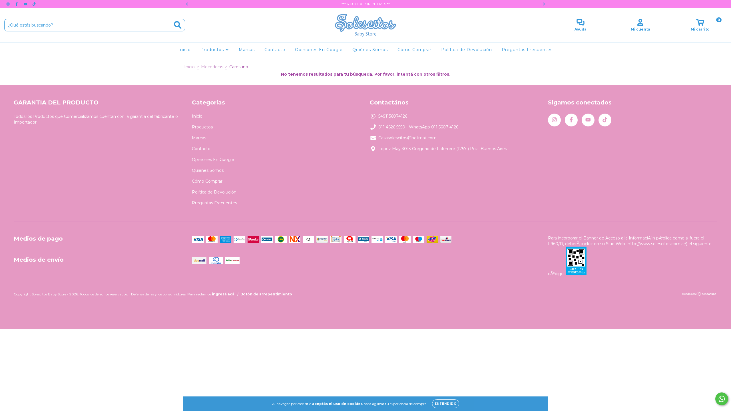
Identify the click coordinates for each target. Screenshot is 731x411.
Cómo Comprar (414, 49)
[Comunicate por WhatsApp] (721, 398)
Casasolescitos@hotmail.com (407, 137)
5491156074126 (392, 116)
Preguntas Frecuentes (527, 49)
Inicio (184, 49)
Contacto (274, 49)
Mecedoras (212, 66)
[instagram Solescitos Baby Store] (8, 4)
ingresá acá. (223, 294)
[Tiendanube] (699, 294)
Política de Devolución (466, 49)
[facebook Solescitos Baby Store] (17, 4)
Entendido (446, 404)
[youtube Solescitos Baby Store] (26, 4)
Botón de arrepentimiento (266, 294)
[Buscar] (177, 25)
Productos (212, 49)
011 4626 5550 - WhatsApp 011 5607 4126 (418, 127)
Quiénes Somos (370, 49)
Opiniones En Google (319, 49)
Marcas (247, 49)
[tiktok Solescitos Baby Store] (34, 4)
